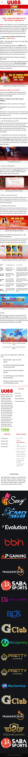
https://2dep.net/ (11, 38)
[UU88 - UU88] (14, 2)
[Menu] (2, 2)
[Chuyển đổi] (2, 360)
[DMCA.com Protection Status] (5, 429)
